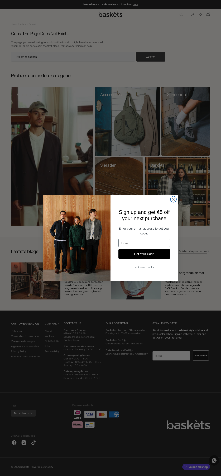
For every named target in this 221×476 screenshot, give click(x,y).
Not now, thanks (144, 267)
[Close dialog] (173, 199)
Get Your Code (144, 254)
